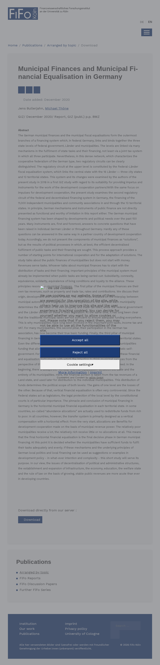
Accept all (80, 340)
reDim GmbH (96, 377)
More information (72, 372)
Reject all (80, 352)
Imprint (96, 372)
